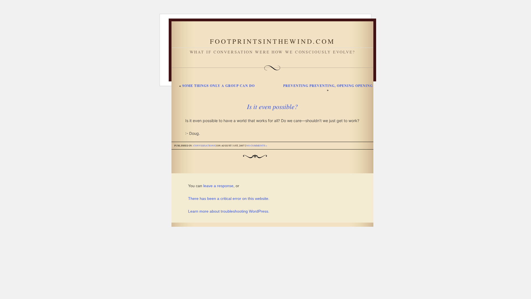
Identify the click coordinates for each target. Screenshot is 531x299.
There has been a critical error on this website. (228, 198)
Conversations (204, 145)
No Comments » (256, 145)
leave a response (218, 186)
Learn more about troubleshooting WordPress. (228, 211)
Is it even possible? (272, 106)
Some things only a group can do (218, 85)
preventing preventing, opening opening (328, 85)
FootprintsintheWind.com (272, 41)
